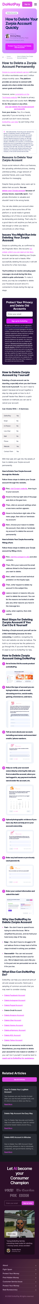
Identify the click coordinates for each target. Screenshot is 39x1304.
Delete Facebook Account (14, 995)
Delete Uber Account (12, 1020)
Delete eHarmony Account (15, 1030)
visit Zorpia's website (18, 488)
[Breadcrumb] (3, 57)
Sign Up (27, 4)
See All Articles (19, 1079)
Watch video (12, 1234)
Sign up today (27, 1203)
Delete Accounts (12, 13)
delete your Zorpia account (13, 191)
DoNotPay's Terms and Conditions (15, 327)
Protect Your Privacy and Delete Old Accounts (19, 46)
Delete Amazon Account (14, 1015)
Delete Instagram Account (14, 1000)
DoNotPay (11, 4)
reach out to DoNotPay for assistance (18, 1058)
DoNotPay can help (10, 122)
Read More (8, 1104)
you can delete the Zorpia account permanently (19, 108)
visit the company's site (19, 557)
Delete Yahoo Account (13, 1040)
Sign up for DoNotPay (19, 321)
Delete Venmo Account (13, 1025)
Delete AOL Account (12, 1035)
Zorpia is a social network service (15, 72)
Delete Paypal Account (13, 1005)
